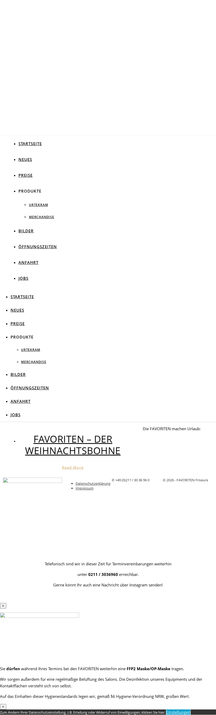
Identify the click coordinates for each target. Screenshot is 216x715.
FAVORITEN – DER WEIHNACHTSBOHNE (73, 445)
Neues (25, 159)
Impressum (85, 488)
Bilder (26, 230)
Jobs (23, 278)
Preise (25, 175)
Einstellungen (178, 712)
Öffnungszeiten (37, 246)
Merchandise (41, 217)
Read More (73, 467)
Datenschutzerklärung (93, 483)
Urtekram (38, 205)
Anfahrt (28, 262)
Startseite (30, 143)
